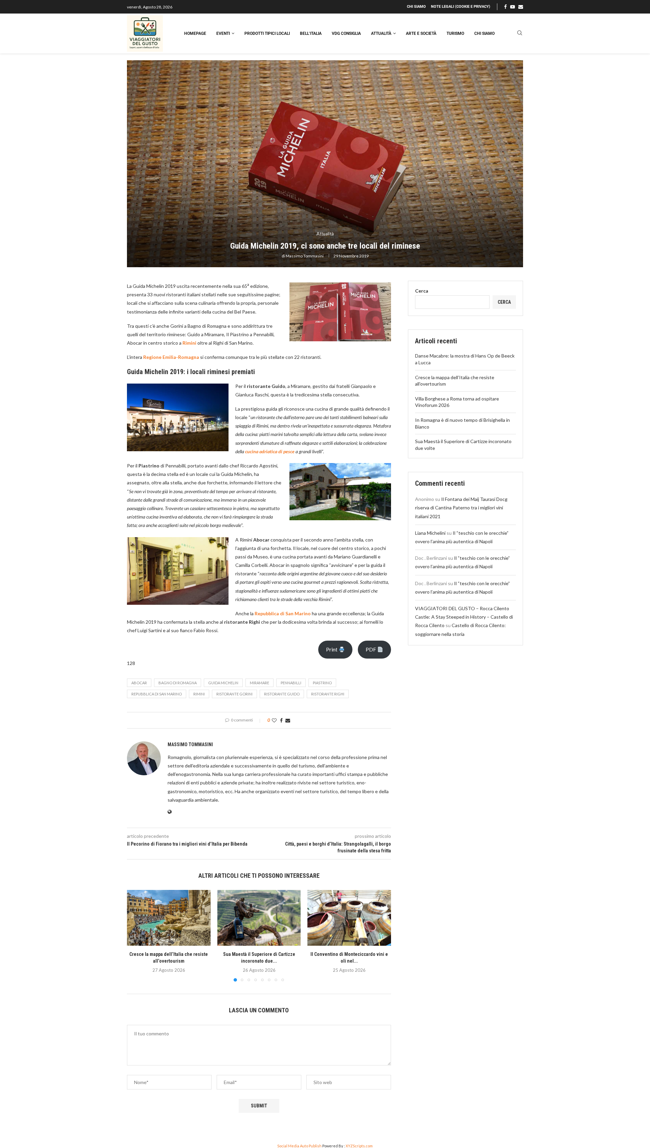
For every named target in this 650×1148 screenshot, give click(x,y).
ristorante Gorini (234, 694)
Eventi (223, 33)
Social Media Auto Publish (299, 1146)
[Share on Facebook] (281, 720)
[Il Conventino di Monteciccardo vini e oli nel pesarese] (349, 917)
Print (332, 649)
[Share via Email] (287, 720)
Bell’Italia (311, 33)
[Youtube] (512, 7)
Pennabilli (291, 683)
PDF (371, 649)
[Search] (519, 33)
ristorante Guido (282, 694)
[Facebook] (505, 7)
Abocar (139, 683)
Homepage (195, 33)
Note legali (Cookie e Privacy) (460, 6)
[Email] (520, 7)
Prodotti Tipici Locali (267, 33)
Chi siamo (416, 6)
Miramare (259, 683)
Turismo (455, 33)
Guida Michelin (223, 683)
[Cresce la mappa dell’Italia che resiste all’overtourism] (169, 917)
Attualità (381, 33)
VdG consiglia (346, 33)
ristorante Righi (327, 694)
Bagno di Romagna (177, 683)
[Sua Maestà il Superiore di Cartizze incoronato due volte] (259, 917)
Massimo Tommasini (305, 255)
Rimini (199, 694)
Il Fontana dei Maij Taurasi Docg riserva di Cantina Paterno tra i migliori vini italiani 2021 (461, 507)
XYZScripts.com (359, 1146)
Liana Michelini (430, 533)
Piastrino (322, 683)
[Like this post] (274, 720)
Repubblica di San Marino (156, 694)
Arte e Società (421, 33)
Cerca (421, 291)
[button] (136, 935)
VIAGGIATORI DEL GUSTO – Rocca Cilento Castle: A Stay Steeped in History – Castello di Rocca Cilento (464, 616)
